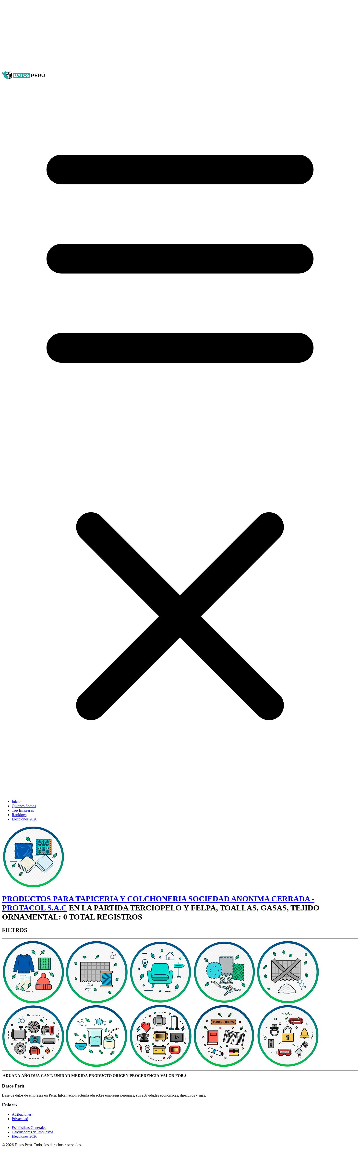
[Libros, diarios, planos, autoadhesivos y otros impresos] (225, 1066)
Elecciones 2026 (24, 819)
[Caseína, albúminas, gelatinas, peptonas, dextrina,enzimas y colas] (97, 1066)
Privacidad (20, 1119)
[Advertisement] (149, 36)
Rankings (19, 815)
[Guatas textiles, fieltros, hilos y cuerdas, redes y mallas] (225, 1002)
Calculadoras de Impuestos (32, 1132)
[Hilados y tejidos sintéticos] (97, 1002)
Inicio (16, 801)
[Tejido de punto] (34, 1002)
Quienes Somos (24, 806)
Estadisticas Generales (29, 1127)
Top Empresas (23, 810)
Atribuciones (22, 1114)
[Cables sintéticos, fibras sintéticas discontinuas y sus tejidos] (288, 1002)
